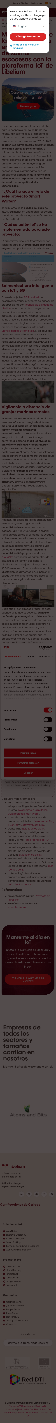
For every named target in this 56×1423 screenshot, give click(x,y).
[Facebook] (51, 1194)
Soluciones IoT (12, 1224)
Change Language (28, 36)
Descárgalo (28, 106)
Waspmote (41, 821)
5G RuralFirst (31, 297)
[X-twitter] (29, 1194)
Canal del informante (27, 1412)
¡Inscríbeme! (28, 794)
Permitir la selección (28, 762)
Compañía (10, 1295)
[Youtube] (36, 1194)
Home (5, 20)
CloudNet (7, 557)
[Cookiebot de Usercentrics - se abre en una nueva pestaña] (39, 648)
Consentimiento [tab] (12, 656)
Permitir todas (28, 752)
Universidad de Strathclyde (18, 330)
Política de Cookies (28, 1409)
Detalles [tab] (30, 656)
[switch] (48, 719)
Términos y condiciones (22, 1406)
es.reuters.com (17, 907)
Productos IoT (12, 1259)
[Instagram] (44, 1194)
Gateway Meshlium (32, 825)
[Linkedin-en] (21, 1194)
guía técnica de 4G (33, 828)
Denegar (28, 772)
